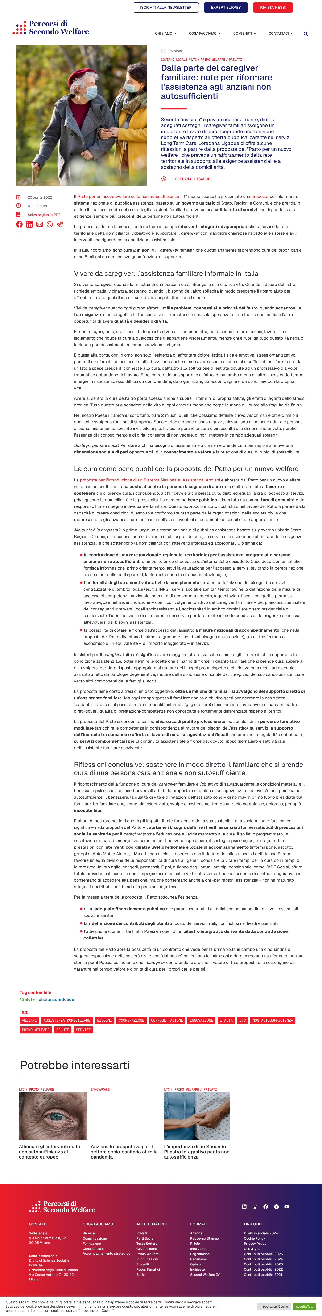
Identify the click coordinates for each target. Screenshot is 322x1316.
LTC (194, 59)
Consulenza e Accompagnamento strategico (106, 1251)
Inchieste (197, 1269)
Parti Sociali (145, 1238)
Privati (235, 59)
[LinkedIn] (29, 226)
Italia (226, 1020)
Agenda (196, 1233)
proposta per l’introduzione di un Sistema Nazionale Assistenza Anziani (150, 480)
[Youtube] (287, 1207)
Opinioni (196, 1264)
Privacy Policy (255, 1243)
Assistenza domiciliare (67, 1020)
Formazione (92, 1243)
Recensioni (199, 1259)
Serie (140, 1274)
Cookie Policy (254, 1238)
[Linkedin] (244, 1207)
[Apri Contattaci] (291, 33)
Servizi (83, 1029)
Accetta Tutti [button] (304, 1306)
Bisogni (104, 1020)
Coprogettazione (167, 1020)
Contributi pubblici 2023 (263, 1264)
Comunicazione (95, 1238)
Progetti (142, 1264)
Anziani (29, 1020)
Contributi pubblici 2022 (263, 1269)
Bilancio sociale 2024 (261, 1233)
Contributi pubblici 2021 (263, 1274)
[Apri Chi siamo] (175, 33)
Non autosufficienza (273, 1020)
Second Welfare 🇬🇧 (205, 1274)
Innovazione (201, 1020)
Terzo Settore (146, 1243)
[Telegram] (276, 1207)
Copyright (252, 1249)
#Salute (27, 999)
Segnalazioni (200, 1254)
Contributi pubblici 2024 (263, 1259)
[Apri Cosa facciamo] (219, 33)
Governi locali (174, 59)
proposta (259, 196)
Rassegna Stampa (204, 1238)
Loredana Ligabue (191, 179)
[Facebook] (19, 226)
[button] (306, 34)
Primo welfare (36, 1029)
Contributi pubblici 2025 (263, 1254)
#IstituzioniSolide (56, 999)
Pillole (195, 1243)
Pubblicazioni (147, 1259)
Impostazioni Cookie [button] (274, 1306)
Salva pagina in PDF (44, 215)
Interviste (198, 1249)
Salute (62, 1029)
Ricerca (89, 1233)
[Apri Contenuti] (254, 33)
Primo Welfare (213, 59)
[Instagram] (255, 1207)
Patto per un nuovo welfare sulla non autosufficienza (128, 196)
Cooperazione (131, 1020)
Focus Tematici (148, 1269)
